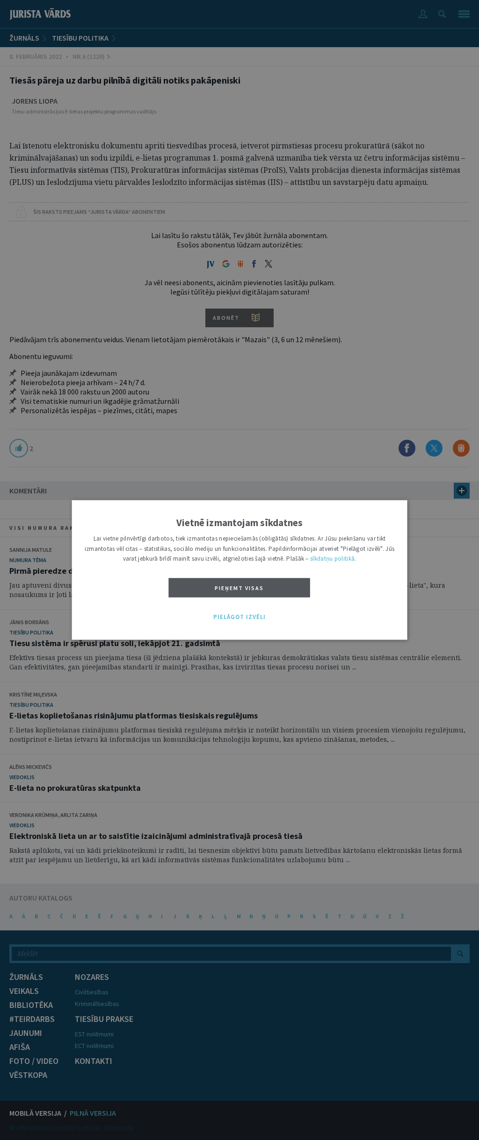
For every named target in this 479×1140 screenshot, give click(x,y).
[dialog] (239, 570)
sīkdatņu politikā (332, 559)
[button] (239, 617)
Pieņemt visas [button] (239, 587)
